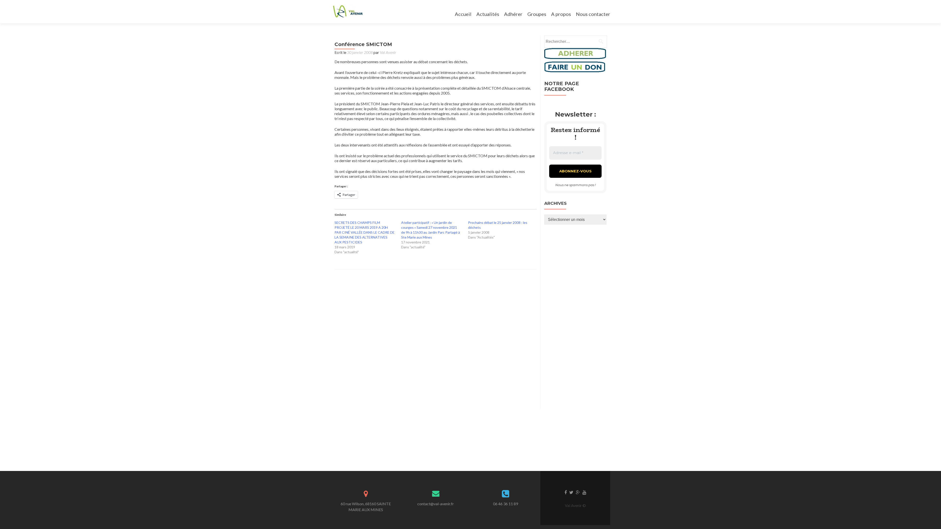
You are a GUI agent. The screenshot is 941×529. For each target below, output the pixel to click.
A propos (561, 14)
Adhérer (513, 14)
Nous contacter (593, 14)
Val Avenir (388, 52)
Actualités (487, 14)
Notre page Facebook (561, 86)
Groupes (536, 14)
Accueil (463, 14)
